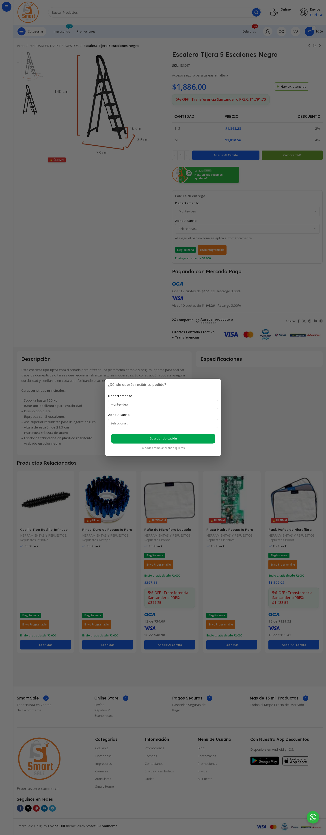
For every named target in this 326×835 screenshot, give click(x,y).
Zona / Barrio (119, 414)
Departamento (120, 395)
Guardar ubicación (163, 438)
